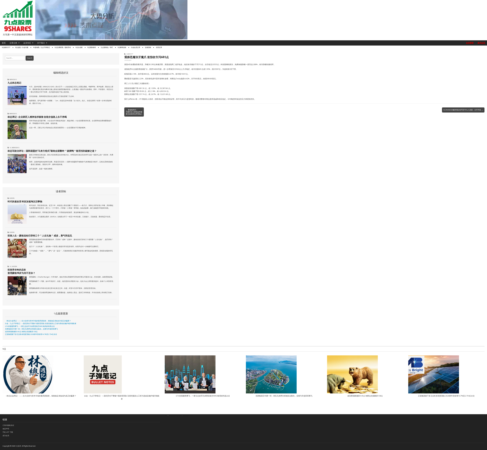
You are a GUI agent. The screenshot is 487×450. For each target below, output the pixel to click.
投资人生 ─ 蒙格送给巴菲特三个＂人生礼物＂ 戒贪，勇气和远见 (40, 235)
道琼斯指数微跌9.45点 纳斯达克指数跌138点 (21, 332)
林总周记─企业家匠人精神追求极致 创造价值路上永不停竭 (37, 116)
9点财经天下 (6, 47)
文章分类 (13, 43)
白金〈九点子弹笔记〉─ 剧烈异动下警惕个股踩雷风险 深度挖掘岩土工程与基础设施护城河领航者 (40, 323)
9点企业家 (79, 47)
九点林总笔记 (14, 82)
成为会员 (481, 43)
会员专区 (27, 43)
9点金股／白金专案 (21, 47)
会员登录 (470, 43)
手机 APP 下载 (8, 432)
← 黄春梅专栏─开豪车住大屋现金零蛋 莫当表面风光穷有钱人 (134, 112)
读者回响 (148, 47)
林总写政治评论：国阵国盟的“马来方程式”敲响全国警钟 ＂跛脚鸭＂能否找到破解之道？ (52, 150)
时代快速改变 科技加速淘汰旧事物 (25, 201)
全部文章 (159, 47)
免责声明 (6, 429)
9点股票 (18, 446)
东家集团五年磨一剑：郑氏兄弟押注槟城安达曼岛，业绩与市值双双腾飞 (31, 329)
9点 (10, 147)
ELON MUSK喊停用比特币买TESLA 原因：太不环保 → (463, 110)
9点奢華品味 (122, 47)
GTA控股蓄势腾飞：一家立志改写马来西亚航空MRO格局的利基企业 (30, 326)
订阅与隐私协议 (8, 425)
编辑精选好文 (13, 79)
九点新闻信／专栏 (107, 47)
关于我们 (41, 43)
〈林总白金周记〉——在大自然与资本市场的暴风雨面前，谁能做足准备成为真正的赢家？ (38, 321)
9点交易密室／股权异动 (63, 47)
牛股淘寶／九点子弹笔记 (41, 47)
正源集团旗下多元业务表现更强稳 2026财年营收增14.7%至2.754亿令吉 (31, 334)
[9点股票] (17, 16)
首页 (4, 43)
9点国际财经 (91, 47)
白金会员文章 (135, 47)
